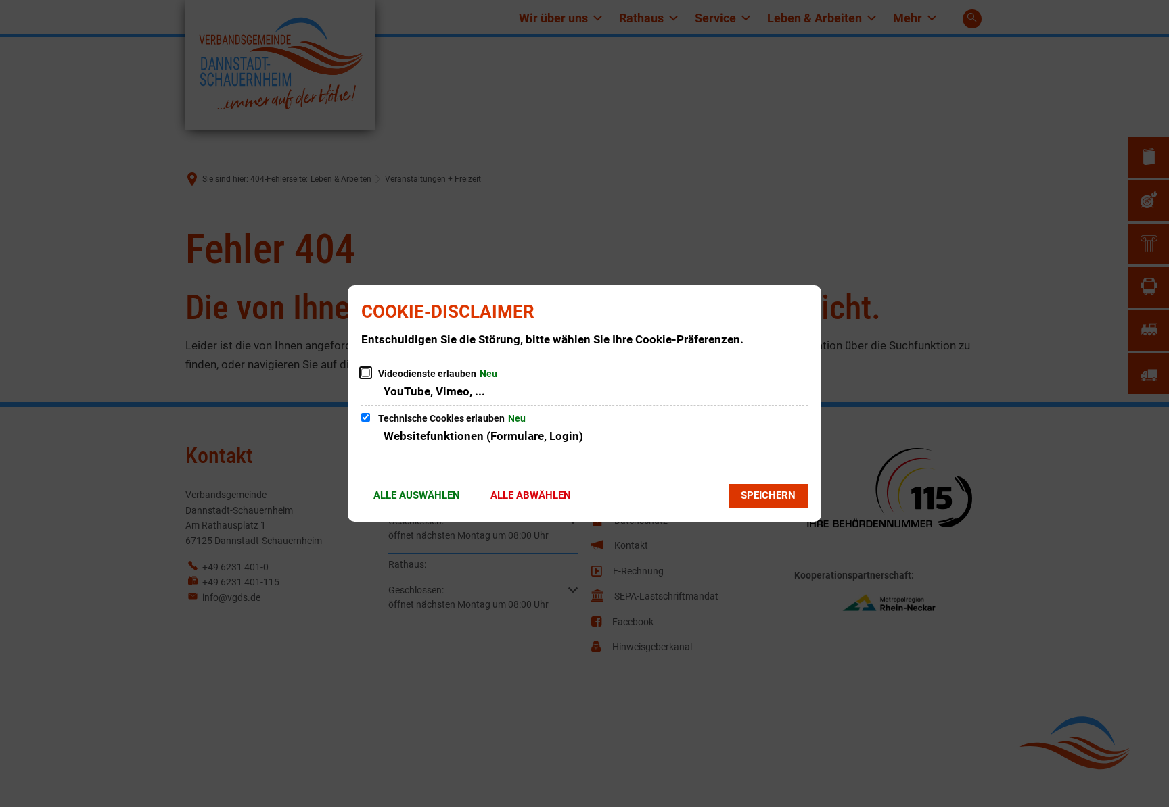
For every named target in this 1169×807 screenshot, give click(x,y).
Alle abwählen (530, 495)
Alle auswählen (416, 495)
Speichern (768, 495)
